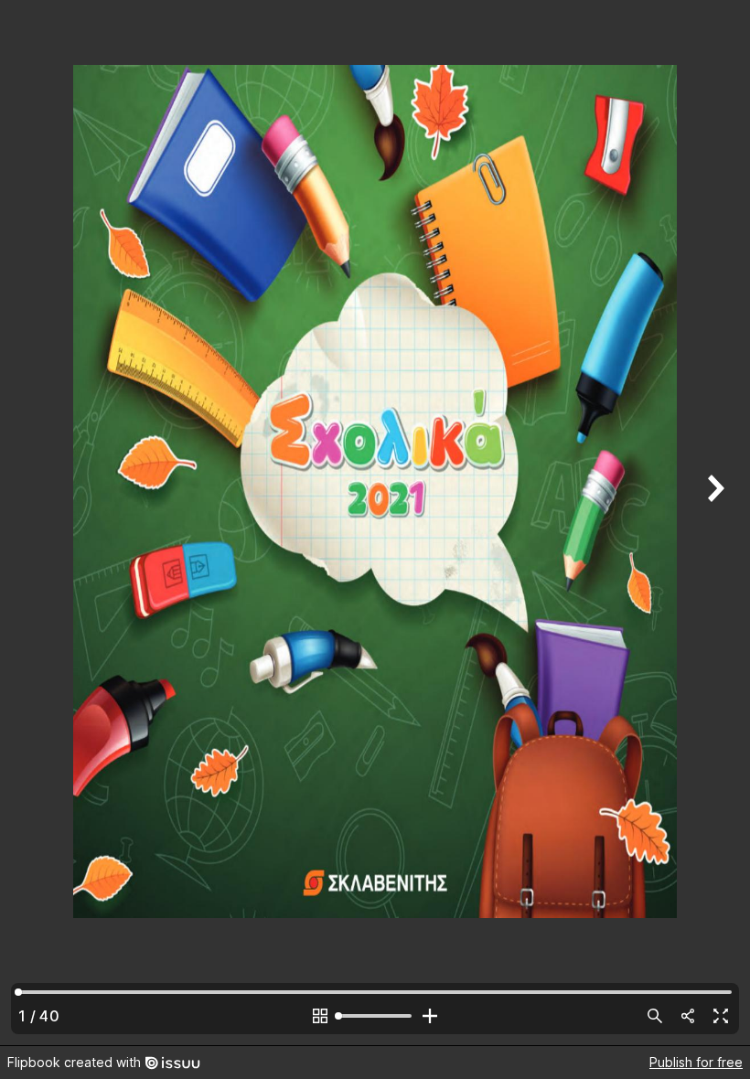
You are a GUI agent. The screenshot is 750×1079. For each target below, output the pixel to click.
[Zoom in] (430, 1016)
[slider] (375, 1016)
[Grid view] (320, 1016)
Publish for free (696, 1062)
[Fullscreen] (720, 1016)
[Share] (687, 1016)
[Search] (655, 1016)
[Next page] (713, 522)
